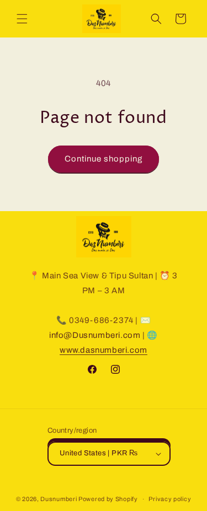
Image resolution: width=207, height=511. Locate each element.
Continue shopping (103, 158)
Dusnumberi (58, 499)
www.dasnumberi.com (103, 350)
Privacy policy (169, 499)
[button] (22, 19)
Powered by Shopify (108, 499)
